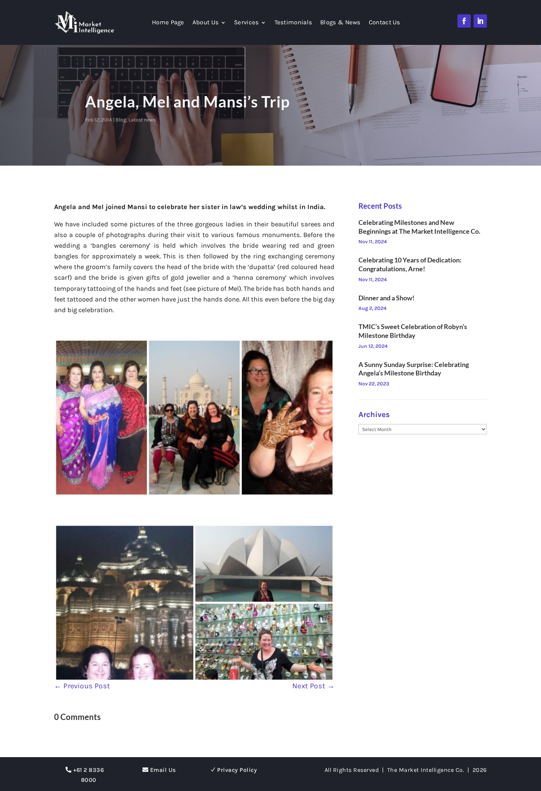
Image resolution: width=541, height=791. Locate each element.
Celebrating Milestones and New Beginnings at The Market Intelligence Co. (419, 226)
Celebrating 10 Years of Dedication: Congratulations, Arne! (410, 264)
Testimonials (293, 23)
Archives (374, 414)
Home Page (168, 23)
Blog (121, 120)
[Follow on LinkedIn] (480, 21)
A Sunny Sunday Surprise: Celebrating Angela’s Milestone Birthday (413, 368)
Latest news (142, 120)
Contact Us (384, 23)
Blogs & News (340, 23)
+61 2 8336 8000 (88, 774)
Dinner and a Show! (386, 298)
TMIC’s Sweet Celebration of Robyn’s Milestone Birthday (412, 330)
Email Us (163, 769)
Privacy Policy (237, 769)
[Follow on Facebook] (464, 21)
